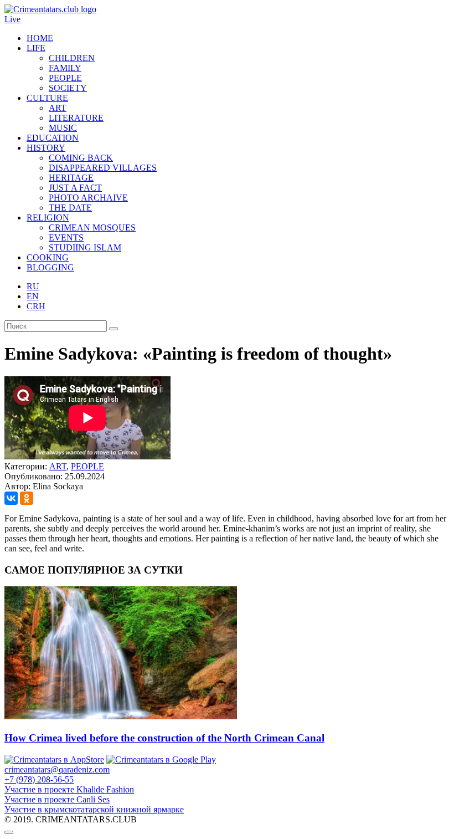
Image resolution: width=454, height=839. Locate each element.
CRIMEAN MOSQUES (92, 227)
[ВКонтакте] (11, 498)
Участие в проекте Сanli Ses (57, 799)
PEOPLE (65, 78)
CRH (36, 306)
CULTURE (47, 98)
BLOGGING (50, 267)
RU (33, 286)
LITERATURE (76, 117)
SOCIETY (68, 88)
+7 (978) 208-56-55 (39, 779)
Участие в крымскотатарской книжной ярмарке (94, 809)
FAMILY (65, 68)
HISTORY (46, 147)
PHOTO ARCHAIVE (88, 197)
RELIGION (48, 217)
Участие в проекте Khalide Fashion (69, 789)
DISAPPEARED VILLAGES (103, 167)
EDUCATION (53, 137)
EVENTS (66, 237)
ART (57, 107)
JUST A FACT (75, 187)
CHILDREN (72, 58)
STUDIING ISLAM (85, 247)
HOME (40, 38)
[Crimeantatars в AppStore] (54, 759)
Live (12, 19)
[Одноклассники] (26, 498)
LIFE (36, 48)
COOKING (48, 257)
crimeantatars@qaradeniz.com (57, 769)
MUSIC (63, 127)
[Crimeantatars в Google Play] (161, 759)
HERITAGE (71, 177)
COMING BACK (81, 157)
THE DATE (70, 207)
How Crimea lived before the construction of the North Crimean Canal (164, 738)
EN (33, 296)
